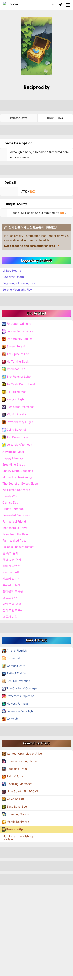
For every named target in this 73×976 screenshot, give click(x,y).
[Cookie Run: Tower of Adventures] (12, 5)
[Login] (60, 5)
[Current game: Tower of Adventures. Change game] (53, 5)
